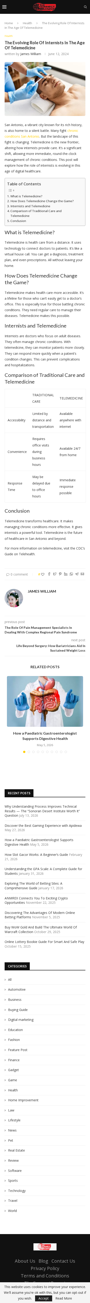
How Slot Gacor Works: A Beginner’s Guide (36, 854)
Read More (63, 1298)
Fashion (14, 1039)
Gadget (13, 1070)
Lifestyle (14, 1120)
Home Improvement (23, 1100)
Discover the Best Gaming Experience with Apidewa (43, 825)
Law (11, 1110)
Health (27, 23)
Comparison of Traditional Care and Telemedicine (36, 213)
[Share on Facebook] (49, 574)
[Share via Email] (82, 574)
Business (14, 999)
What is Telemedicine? (26, 196)
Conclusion (18, 221)
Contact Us (63, 1261)
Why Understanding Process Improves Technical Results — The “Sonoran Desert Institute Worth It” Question (42, 811)
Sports (13, 1180)
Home (9, 23)
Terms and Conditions (45, 1276)
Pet (10, 1140)
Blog (43, 1261)
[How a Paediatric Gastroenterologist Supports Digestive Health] (45, 701)
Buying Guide (18, 1010)
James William (30, 54)
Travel (12, 1200)
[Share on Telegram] (76, 574)
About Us (25, 1261)
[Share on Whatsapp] (71, 574)
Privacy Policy (45, 1268)
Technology (17, 1190)
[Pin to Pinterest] (60, 574)
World (12, 1210)
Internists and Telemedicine (30, 206)
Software (15, 1170)
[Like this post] (42, 574)
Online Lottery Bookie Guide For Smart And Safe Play (44, 942)
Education (15, 1030)
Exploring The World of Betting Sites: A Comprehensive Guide (33, 885)
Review (13, 1160)
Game (12, 1080)
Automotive (17, 989)
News (12, 1130)
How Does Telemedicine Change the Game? (42, 201)
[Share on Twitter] (54, 574)
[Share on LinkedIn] (65, 574)
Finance (14, 1060)
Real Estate (16, 1150)
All (10, 979)
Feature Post (17, 1050)
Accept (44, 1298)
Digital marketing (20, 1019)
